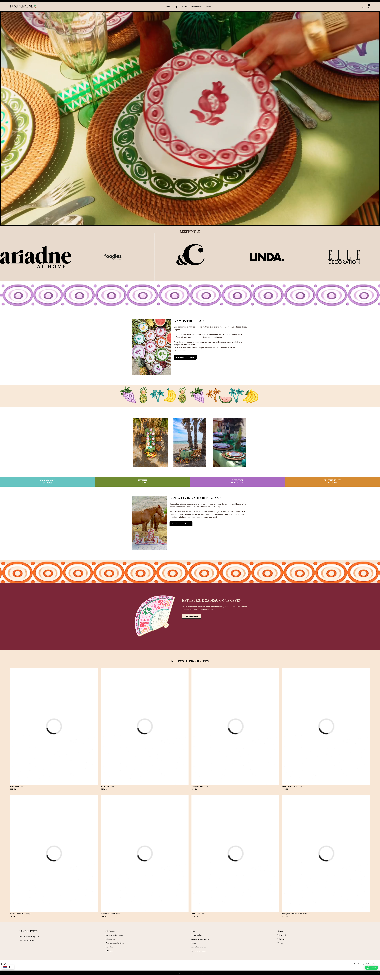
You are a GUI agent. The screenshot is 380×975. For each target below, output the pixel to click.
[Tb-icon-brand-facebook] (1, 964)
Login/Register (363, 6)
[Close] (378, 972)
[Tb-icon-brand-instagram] (5, 964)
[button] (371, 968)
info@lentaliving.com (31, 936)
